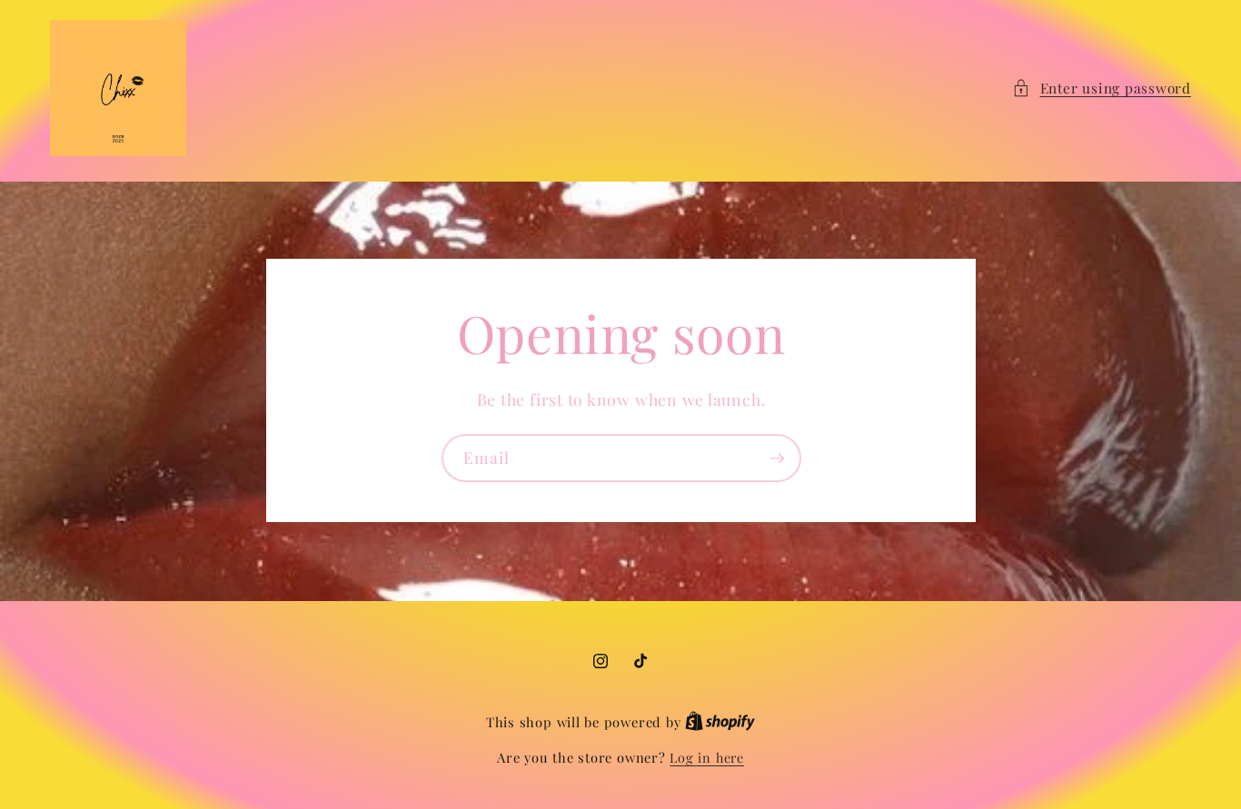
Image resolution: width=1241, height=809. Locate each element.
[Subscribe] (777, 458)
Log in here (706, 757)
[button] (1101, 88)
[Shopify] (720, 722)
